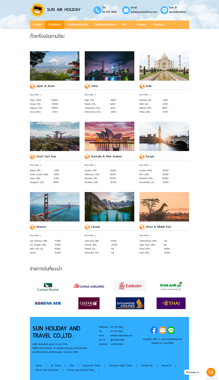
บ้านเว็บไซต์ (168, 343)
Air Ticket (56, 365)
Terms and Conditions (48, 370)
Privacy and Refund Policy (80, 370)
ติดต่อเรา (141, 24)
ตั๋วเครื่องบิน (54, 24)
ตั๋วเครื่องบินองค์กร (78, 24)
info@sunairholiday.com (144, 12)
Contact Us (146, 365)
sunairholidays (117, 344)
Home (39, 365)
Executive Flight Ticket (121, 365)
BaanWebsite (211, 378)
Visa (72, 365)
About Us (166, 365)
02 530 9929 (109, 12)
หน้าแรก (37, 24)
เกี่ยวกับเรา (158, 24)
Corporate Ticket (91, 365)
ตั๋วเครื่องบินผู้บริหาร (104, 24)
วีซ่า (124, 24)
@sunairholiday (177, 12)
